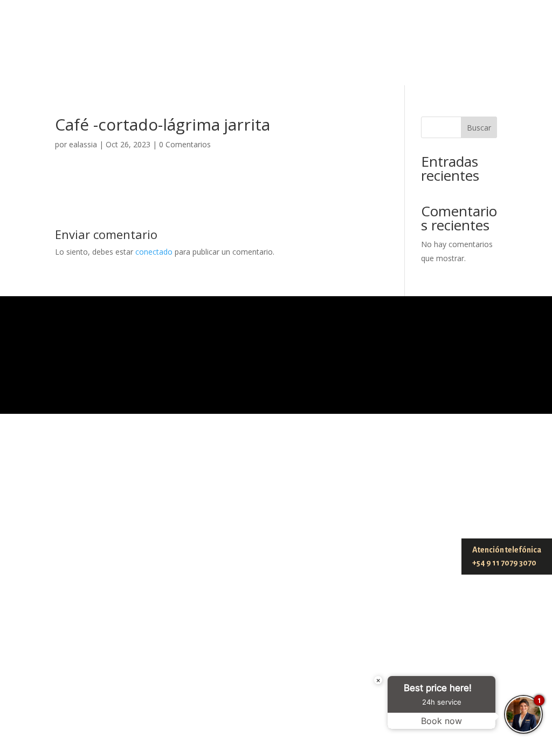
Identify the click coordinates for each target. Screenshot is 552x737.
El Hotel (133, 66)
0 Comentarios (185, 144)
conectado (153, 252)
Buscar (479, 127)
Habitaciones (297, 66)
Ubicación (360, 66)
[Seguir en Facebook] (488, 37)
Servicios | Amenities (209, 66)
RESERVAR (417, 29)
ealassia (83, 144)
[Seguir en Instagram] (484, 20)
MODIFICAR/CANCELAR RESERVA (303, 28)
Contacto (415, 66)
